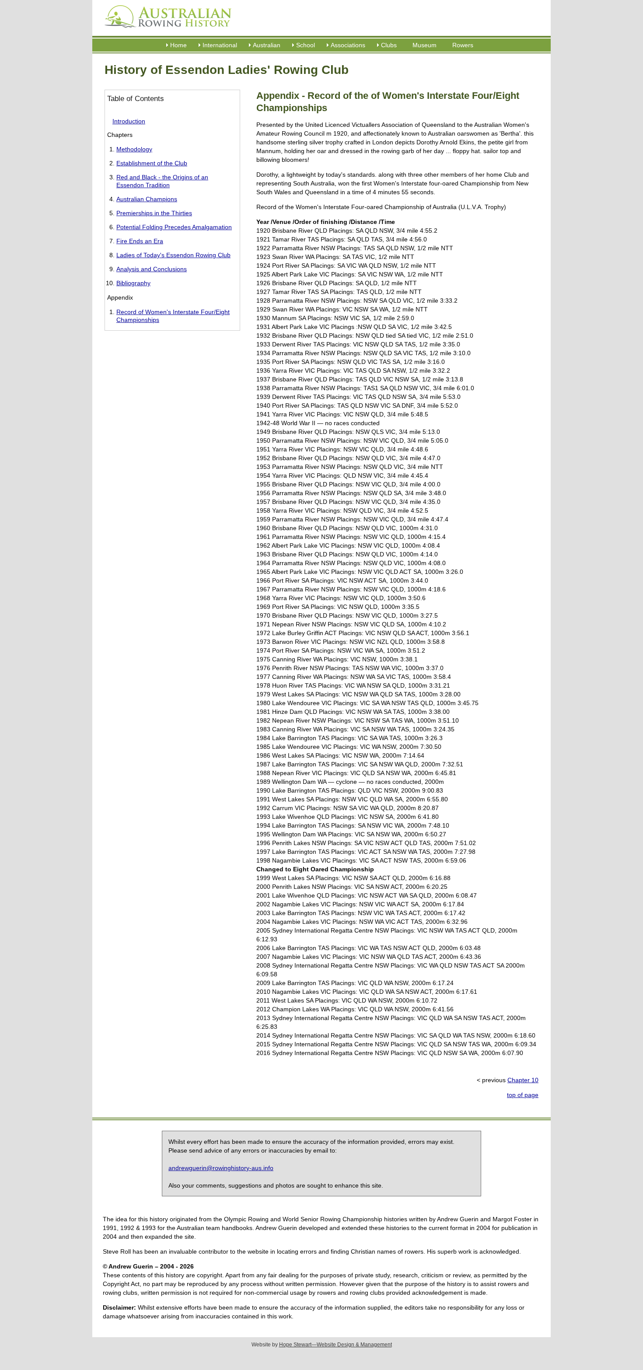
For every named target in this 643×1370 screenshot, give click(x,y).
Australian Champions (146, 199)
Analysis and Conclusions (151, 269)
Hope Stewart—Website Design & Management (335, 1345)
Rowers (462, 45)
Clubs (389, 45)
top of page (522, 1094)
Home (178, 45)
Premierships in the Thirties (154, 213)
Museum (424, 45)
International (220, 45)
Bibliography (133, 283)
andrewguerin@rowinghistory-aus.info (220, 1167)
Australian (266, 45)
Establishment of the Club (151, 163)
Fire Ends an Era (139, 241)
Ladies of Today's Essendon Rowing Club (173, 255)
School (305, 45)
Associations (348, 45)
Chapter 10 (522, 1079)
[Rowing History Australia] (164, 30)
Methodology (134, 149)
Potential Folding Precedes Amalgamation (174, 227)
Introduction (128, 121)
